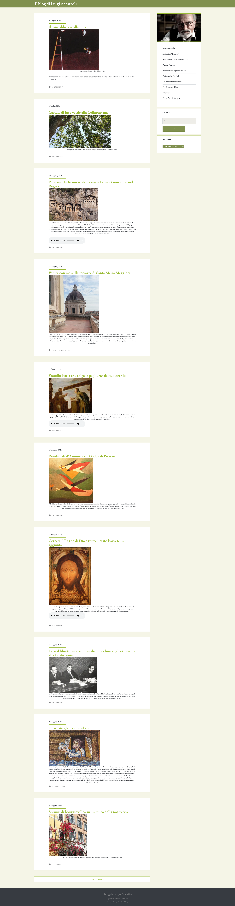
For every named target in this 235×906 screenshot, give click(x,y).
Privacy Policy (112, 902)
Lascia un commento (63, 350)
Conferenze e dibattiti (171, 87)
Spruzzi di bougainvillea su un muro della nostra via (88, 812)
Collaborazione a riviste (172, 82)
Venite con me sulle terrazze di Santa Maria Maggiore (90, 273)
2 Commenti (58, 157)
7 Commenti (58, 516)
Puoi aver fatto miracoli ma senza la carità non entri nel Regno (91, 184)
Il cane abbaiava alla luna (67, 27)
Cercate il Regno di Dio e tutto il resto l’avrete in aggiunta (86, 543)
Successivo (101, 879)
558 (92, 879)
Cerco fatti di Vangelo (171, 98)
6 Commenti (58, 248)
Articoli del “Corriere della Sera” (176, 59)
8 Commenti (58, 431)
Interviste (166, 93)
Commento (57, 865)
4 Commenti (58, 87)
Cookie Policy (123, 902)
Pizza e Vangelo (169, 65)
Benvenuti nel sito (170, 48)
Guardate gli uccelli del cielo (70, 728)
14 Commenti (58, 787)
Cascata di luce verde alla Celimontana (78, 112)
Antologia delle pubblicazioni (174, 71)
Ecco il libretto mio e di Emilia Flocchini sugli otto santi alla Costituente (92, 653)
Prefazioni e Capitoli (171, 76)
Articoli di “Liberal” (171, 54)
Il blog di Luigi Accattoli (56, 3)
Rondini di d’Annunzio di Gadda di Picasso (82, 456)
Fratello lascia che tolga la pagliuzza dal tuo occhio (87, 375)
